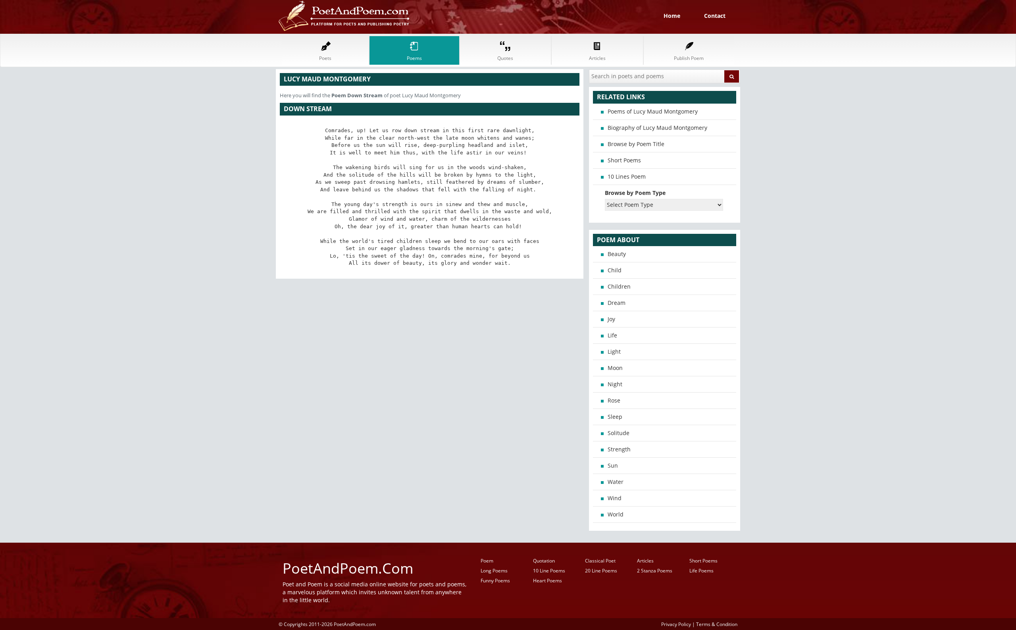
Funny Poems (495, 580)
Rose (614, 400)
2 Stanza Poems (654, 570)
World (615, 514)
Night (615, 384)
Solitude (618, 433)
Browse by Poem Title (636, 144)
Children (619, 286)
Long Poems (494, 570)
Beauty (617, 254)
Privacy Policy (676, 624)
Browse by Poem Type (635, 193)
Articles (645, 560)
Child (615, 270)
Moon (615, 368)
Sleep (615, 416)
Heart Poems (547, 580)
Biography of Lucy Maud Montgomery (657, 127)
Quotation (544, 560)
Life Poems (701, 570)
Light (614, 351)
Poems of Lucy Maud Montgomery (653, 111)
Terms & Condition (716, 624)
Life (612, 335)
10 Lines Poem (627, 176)
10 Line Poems (549, 570)
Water (615, 482)
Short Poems (624, 160)
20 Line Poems (601, 570)
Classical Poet (600, 560)
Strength (619, 449)
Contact (714, 15)
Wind (615, 498)
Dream (616, 302)
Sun (613, 465)
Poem (487, 560)
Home (672, 15)
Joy (611, 319)
